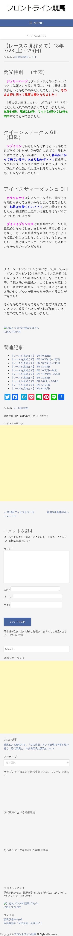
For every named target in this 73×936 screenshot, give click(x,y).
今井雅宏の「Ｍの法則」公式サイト (23, 923)
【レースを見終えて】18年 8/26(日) (30, 388)
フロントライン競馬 (25, 934)
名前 (7, 589)
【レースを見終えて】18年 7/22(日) (30, 377)
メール (8, 597)
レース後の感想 (21, 408)
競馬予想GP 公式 (13, 919)
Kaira (44, 36)
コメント (8, 549)
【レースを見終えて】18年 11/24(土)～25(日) (35, 373)
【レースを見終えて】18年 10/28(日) (31, 355)
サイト (7, 604)
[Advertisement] (36, 463)
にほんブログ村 (12, 331)
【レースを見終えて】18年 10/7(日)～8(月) (34, 370)
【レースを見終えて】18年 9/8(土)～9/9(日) (34, 381)
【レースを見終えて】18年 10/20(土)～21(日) (35, 363)
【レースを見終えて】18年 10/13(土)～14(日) (35, 359)
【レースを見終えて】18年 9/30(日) (30, 366)
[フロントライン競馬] (36, 8)
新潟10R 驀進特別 (58, 512)
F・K (34, 57)
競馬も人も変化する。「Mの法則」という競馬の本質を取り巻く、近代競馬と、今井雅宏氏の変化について (36, 746)
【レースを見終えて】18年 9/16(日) (30, 385)
